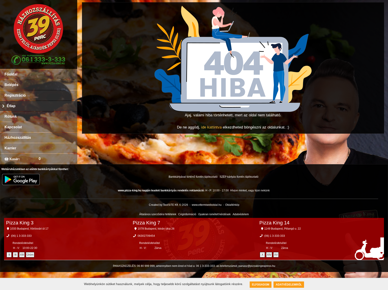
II (9, 254)
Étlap (11, 106)
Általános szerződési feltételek (157, 214)
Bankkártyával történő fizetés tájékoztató (193, 176)
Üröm (30, 254)
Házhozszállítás (17, 137)
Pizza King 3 (19, 223)
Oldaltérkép (232, 204)
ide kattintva (211, 127)
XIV (269, 254)
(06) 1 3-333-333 (21, 235)
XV (276, 254)
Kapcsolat (13, 127)
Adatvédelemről (289, 284)
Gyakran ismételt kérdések (214, 214)
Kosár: (14, 159)
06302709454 (146, 235)
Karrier (10, 148)
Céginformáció (187, 214)
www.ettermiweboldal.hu (207, 204)
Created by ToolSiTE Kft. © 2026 (168, 204)
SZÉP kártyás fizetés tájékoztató (239, 176)
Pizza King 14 (274, 223)
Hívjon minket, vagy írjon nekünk (250, 190)
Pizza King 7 (146, 223)
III (15, 254)
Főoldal (10, 74)
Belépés (11, 85)
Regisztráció (15, 95)
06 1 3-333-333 (205, 266)
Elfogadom (260, 284)
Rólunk (10, 116)
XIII (22, 254)
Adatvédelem (241, 214)
